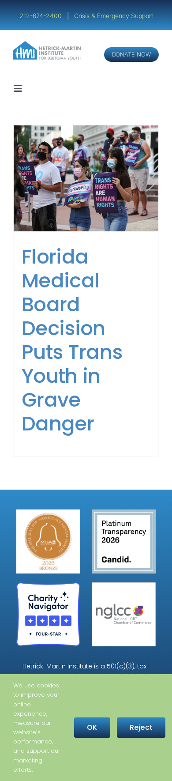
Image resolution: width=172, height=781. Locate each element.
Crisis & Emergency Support (113, 15)
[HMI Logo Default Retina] (48, 44)
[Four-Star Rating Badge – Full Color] (48, 585)
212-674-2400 (41, 15)
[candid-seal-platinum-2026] (124, 512)
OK (92, 727)
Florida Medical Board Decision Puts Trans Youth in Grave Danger (72, 340)
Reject (141, 727)
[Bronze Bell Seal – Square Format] (48, 512)
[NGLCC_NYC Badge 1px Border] (124, 585)
